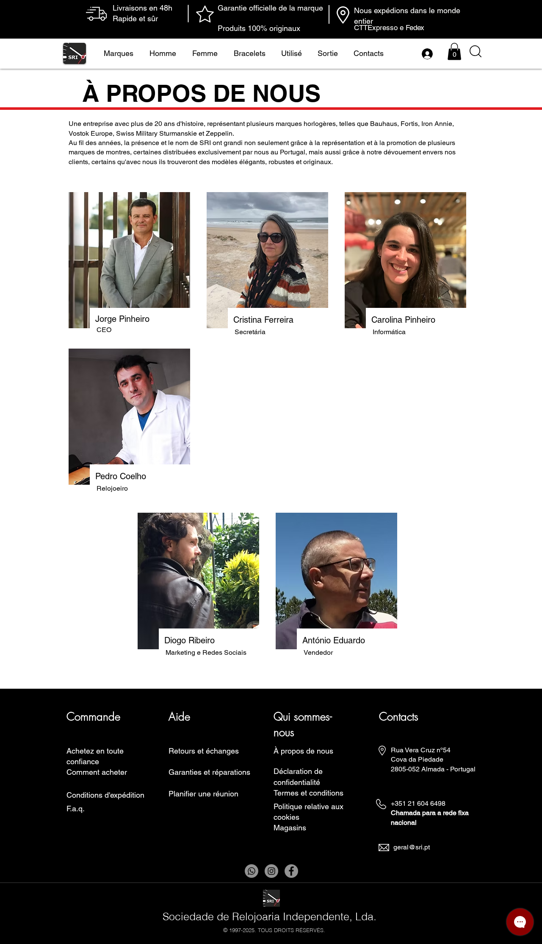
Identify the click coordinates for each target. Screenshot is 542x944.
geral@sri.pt (411, 847)
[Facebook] (291, 871)
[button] (454, 51)
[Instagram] (271, 871)
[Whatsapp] (251, 871)
